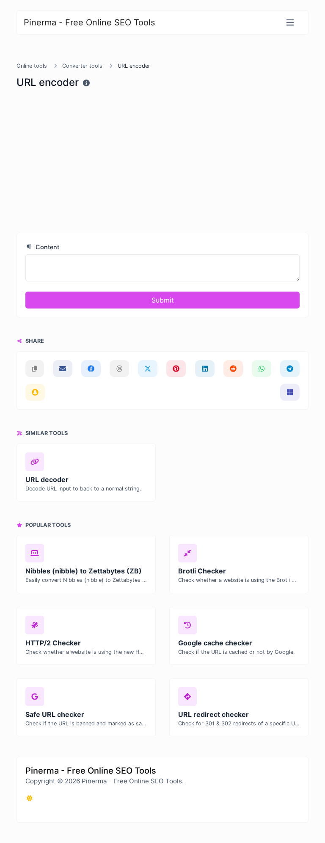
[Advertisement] (162, 159)
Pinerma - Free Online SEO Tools (89, 22)
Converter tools (82, 66)
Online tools (32, 66)
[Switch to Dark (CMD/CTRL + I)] (29, 798)
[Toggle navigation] (290, 22)
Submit (162, 300)
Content (46, 247)
